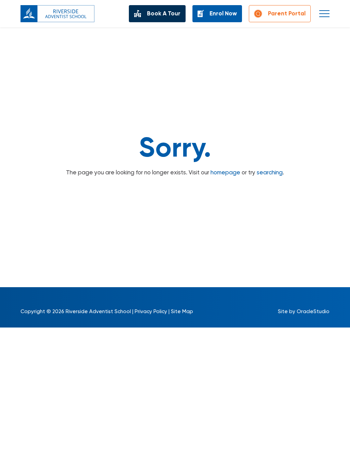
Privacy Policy (151, 311)
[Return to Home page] (58, 13)
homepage (225, 172)
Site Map (182, 311)
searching (270, 172)
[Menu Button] (324, 13)
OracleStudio (313, 311)
